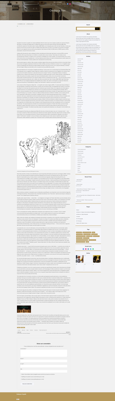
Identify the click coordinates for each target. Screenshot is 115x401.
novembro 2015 (80, 130)
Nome (22, 358)
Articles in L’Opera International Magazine (85, 212)
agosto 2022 (80, 68)
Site (21, 369)
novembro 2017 (80, 102)
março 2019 (80, 94)
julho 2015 (79, 138)
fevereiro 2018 (80, 100)
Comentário (23, 348)
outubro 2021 (80, 83)
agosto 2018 (80, 96)
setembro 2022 (80, 66)
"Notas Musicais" (80, 153)
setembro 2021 (80, 85)
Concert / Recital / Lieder (82, 162)
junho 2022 (80, 72)
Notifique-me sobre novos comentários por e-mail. (33, 376)
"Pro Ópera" (80, 155)
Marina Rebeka (89, 236)
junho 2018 (79, 98)
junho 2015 (79, 140)
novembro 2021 (80, 81)
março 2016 (80, 123)
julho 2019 (79, 89)
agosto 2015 (80, 136)
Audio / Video (80, 160)
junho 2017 (79, 106)
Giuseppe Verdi (94, 234)
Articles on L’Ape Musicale (82, 214)
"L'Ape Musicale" (80, 151)
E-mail (22, 363)
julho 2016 (79, 119)
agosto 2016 (80, 117)
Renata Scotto (79, 184)
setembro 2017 (80, 104)
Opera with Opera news (81, 223)
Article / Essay (80, 158)
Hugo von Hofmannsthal (81, 236)
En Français (79, 220)
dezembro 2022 (80, 62)
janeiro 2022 (80, 77)
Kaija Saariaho (79, 179)
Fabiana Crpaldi (57, 2)
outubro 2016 (80, 115)
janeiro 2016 (80, 126)
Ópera (18, 327)
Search (97, 28)
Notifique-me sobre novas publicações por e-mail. (33, 379)
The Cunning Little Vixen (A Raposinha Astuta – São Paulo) (88, 195)
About (77, 209)
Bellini (93, 232)
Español (79, 164)
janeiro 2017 (80, 111)
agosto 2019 (80, 87)
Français (79, 166)
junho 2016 (79, 121)
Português (22, 327)
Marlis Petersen (96, 236)
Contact (78, 216)
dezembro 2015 (80, 128)
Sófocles (31, 330)
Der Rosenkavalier (87, 234)
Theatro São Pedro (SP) (43, 330)
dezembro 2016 (80, 113)
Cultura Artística (79, 234)
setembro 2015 (80, 134)
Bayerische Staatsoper (87, 232)
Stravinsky (36, 330)
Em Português (79, 218)
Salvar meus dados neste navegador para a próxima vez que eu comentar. (38, 374)
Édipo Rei (23, 330)
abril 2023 (79, 60)
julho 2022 (79, 70)
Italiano (79, 168)
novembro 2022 (80, 64)
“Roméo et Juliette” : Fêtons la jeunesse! (85, 199)
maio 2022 (79, 74)
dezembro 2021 (80, 79)
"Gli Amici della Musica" (82, 149)
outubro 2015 (80, 132)
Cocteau (19, 330)
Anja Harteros (79, 232)
